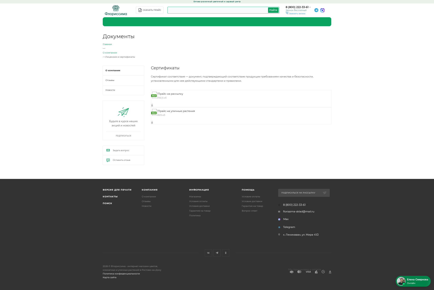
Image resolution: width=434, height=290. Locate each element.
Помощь (248, 189)
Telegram (289, 227)
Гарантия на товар (200, 210)
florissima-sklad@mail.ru (298, 211)
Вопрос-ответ (249, 210)
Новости (146, 206)
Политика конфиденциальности (121, 273)
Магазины (195, 196)
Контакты (110, 196)
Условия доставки (199, 206)
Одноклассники (225, 253)
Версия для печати (117, 189)
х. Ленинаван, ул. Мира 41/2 (301, 234)
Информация (199, 189)
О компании (149, 196)
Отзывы (146, 201)
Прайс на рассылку (170, 93)
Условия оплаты (198, 201)
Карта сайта (109, 277)
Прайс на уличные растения (176, 111)
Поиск (107, 203)
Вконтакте (208, 253)
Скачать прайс (152, 10)
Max (286, 219)
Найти (273, 10)
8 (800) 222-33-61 (297, 7)
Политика (195, 215)
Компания (149, 189)
